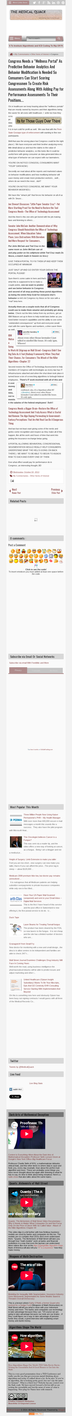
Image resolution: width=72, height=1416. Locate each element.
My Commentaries (21, 476)
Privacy (18, 670)
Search (59, 38)
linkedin (53, 2)
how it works (34, 749)
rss (48, 2)
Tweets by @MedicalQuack (21, 1067)
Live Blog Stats (36, 1083)
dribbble (58, 2)
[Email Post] (11, 481)
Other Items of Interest (39, 476)
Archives (54, 671)
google (44, 2)
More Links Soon (20, 3)
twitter (34, 2)
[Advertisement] (40, 27)
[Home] (11, 54)
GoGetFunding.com (47, 749)
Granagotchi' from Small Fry (21, 944)
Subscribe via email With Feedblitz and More (29, 663)
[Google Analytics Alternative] (36, 1414)
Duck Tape (14, 917)
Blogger (61, 1410)
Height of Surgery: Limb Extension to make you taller (32, 859)
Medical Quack (14, 1410)
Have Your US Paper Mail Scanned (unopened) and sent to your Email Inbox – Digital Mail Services (43, 898)
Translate (36, 671)
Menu (17, 38)
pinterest (63, 2)
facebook (39, 2)
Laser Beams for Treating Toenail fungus (42, 924)
